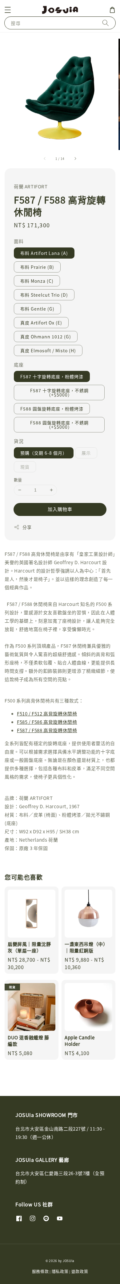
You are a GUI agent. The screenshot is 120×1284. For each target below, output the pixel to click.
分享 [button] (26, 527)
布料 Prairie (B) (37, 267)
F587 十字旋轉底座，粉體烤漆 (51, 376)
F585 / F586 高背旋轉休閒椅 (47, 722)
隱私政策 (60, 1271)
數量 (18, 480)
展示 (86, 453)
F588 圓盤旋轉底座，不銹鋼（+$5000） (59, 424)
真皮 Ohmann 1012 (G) (45, 336)
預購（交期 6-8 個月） (43, 453)
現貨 (25, 467)
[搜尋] (105, 23)
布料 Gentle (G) (37, 309)
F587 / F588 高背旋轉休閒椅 (47, 730)
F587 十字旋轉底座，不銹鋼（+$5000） (59, 392)
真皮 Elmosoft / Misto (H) (48, 350)
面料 (18, 241)
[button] (7, 10)
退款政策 (79, 1271)
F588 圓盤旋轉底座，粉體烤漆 (51, 409)
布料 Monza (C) (37, 281)
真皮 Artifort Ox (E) (41, 323)
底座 (18, 364)
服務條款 (40, 1271)
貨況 (18, 441)
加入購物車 (60, 509)
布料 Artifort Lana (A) (44, 253)
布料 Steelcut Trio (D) (44, 295)
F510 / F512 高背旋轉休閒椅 (47, 713)
